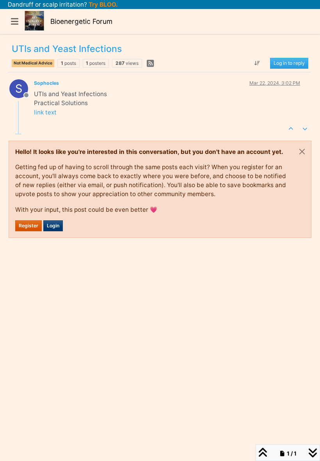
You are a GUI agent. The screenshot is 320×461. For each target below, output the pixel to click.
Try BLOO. (102, 4)
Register (28, 226)
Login (53, 226)
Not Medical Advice (33, 63)
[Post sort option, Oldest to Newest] (257, 63)
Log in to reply (289, 63)
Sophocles (46, 83)
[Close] (302, 151)
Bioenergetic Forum (81, 21)
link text (45, 112)
